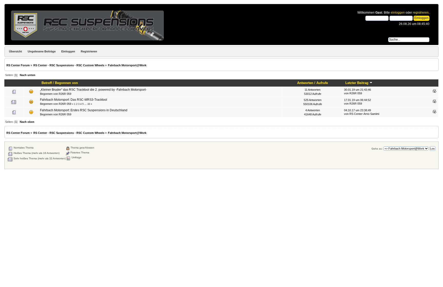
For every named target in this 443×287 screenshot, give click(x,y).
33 (88, 104)
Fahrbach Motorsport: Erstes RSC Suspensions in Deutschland (83, 110)
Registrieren (89, 51)
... (85, 104)
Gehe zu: (376, 148)
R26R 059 (65, 93)
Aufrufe (322, 83)
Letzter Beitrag (357, 83)
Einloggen (68, 51)
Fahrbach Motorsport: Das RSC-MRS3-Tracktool (73, 99)
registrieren (421, 12)
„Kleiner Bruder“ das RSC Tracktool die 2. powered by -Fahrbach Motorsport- (93, 89)
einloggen (398, 12)
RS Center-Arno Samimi (364, 113)
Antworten (305, 83)
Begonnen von (66, 83)
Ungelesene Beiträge (42, 51)
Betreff (47, 83)
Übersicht (15, 51)
